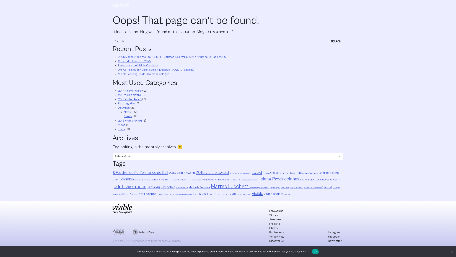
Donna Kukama (159, 179)
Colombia (126, 179)
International (307, 179)
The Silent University (183, 194)
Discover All (328, 5)
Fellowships (199, 5)
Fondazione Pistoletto (177, 180)
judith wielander (129, 187)
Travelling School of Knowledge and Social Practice (222, 194)
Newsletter (335, 241)
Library (265, 5)
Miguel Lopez (275, 188)
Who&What (303, 5)
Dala (148, 180)
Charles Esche (329, 173)
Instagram (334, 232)
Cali (272, 173)
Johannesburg (323, 179)
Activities (124, 107)
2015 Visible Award (130, 120)
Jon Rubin (337, 180)
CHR (115, 179)
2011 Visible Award (129, 95)
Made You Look (182, 188)
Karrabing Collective (161, 187)
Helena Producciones (278, 179)
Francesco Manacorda (215, 179)
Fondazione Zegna (194, 180)
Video (121, 125)
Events (128, 116)
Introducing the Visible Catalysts (138, 65)
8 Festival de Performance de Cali (140, 172)
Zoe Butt (287, 194)
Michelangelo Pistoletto (259, 188)
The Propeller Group (166, 194)
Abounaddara (235, 173)
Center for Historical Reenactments (297, 173)
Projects (250, 5)
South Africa (129, 194)
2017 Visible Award (130, 90)
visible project (274, 194)
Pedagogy (336, 188)
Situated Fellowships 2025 (134, 61)
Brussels (266, 173)
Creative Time (140, 180)
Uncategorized (127, 103)
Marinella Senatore (199, 187)
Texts (121, 129)
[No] (451, 251)
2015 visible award (212, 172)
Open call (326, 187)
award (257, 172)
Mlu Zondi (285, 188)
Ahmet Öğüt (246, 173)
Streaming (233, 5)
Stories (216, 5)
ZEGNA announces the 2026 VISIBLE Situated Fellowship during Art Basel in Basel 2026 (172, 57)
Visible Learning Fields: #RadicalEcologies (143, 74)
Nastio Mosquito (296, 188)
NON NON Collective (312, 188)
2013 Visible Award (130, 99)
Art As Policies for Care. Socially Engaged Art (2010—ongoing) (156, 69)
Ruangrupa (117, 194)
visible (257, 193)
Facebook (334, 236)
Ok (315, 251)
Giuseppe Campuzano (248, 180)
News (127, 112)
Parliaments (283, 5)
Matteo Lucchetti (230, 186)
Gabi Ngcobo (233, 180)
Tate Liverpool (147, 194)
